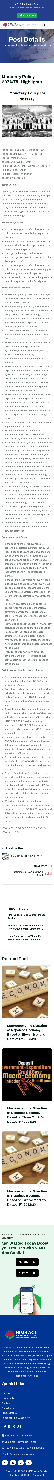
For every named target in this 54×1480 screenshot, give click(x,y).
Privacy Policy (9, 1413)
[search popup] (43, 25)
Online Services (26, 15)
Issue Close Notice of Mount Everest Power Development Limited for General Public (27, 939)
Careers (6, 1393)
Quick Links (8, 1408)
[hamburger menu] (49, 25)
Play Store (25, 1262)
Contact (6, 1403)
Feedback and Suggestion (16, 1418)
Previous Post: (16, 848)
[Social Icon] (5, 1462)
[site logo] (10, 25)
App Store (25, 1272)
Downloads (8, 1398)
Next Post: (41, 866)
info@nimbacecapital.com (19, 1454)
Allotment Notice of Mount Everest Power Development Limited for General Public (26, 928)
